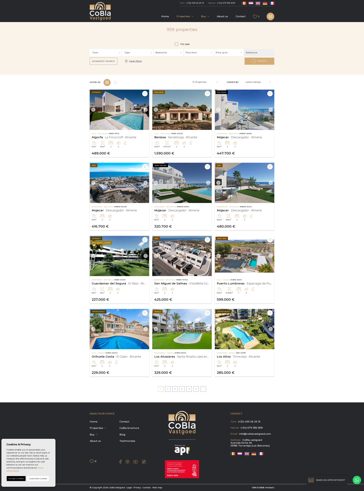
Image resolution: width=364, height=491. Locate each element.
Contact (240, 16)
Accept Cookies (16, 478)
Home (165, 16)
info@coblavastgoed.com (255, 433)
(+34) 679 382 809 (226, 3)
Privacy (137, 487)
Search (262, 61)
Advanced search (103, 61)
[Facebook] (120, 462)
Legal (129, 487)
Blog (122, 434)
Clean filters (135, 61)
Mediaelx (269, 487)
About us (222, 16)
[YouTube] (135, 461)
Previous (92, 110)
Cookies (146, 487)
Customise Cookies (38, 478)
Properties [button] (183, 16)
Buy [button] (203, 16)
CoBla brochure (129, 428)
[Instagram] (127, 461)
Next (146, 110)
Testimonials (127, 441)
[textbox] (105, 52)
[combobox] (106, 52)
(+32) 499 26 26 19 (195, 3)
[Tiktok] (144, 462)
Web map (157, 487)
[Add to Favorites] (145, 93)
